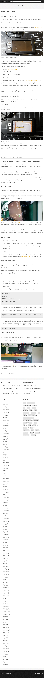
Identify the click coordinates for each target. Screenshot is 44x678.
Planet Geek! (22, 6)
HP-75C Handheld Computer (34, 386)
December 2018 (5, 447)
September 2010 (5, 539)
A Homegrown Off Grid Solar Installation (10, 390)
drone (24, 407)
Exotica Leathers (26, 385)
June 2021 (4, 422)
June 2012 (4, 526)
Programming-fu (25, 430)
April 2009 (4, 564)
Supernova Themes (8, 673)
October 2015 (5, 499)
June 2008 (4, 580)
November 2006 (5, 611)
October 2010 (5, 537)
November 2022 (5, 410)
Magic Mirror (36, 420)
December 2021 (5, 420)
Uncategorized (37, 432)
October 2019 (5, 434)
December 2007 (5, 590)
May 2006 (4, 621)
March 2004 (5, 662)
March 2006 (5, 624)
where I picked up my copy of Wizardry (31, 80)
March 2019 (5, 444)
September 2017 (5, 467)
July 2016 (4, 484)
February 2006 (5, 625)
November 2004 (5, 649)
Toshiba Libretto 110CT (31, 394)
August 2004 (5, 654)
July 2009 (4, 560)
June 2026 (4, 402)
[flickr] (37, 673)
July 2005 (4, 637)
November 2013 (5, 519)
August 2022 (5, 415)
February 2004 (5, 664)
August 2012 (5, 524)
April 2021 (4, 423)
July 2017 (4, 470)
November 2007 (5, 592)
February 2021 (5, 425)
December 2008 (5, 571)
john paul (25, 388)
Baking (24, 402)
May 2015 (4, 507)
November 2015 (5, 497)
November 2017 (5, 463)
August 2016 (5, 483)
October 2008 (5, 574)
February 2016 (5, 492)
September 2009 (5, 556)
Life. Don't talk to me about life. (28, 417)
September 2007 (5, 595)
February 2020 (5, 430)
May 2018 (4, 455)
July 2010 (4, 540)
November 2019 (5, 433)
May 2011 (4, 529)
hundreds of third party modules (12, 365)
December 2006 (5, 609)
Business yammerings (31, 402)
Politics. (31, 427)
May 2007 (4, 601)
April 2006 (4, 622)
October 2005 (5, 632)
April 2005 (4, 641)
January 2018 (5, 460)
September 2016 (5, 481)
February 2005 (5, 645)
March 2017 (5, 473)
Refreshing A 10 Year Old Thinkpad (9, 391)
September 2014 (5, 511)
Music (24, 425)
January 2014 (5, 516)
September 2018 (5, 451)
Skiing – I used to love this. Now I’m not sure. (10, 393)
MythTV (29, 425)
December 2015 (5, 495)
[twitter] (35, 673)
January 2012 (5, 527)
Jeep (39, 412)
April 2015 (4, 508)
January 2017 (5, 476)
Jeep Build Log (33, 385)
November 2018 (5, 449)
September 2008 (5, 576)
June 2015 (4, 505)
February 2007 (5, 606)
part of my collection (31, 151)
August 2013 (5, 523)
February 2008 (5, 587)
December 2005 (5, 629)
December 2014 (5, 510)
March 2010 (5, 547)
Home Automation (26, 412)
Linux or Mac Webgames (27, 420)
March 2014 (5, 513)
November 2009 (5, 553)
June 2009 (4, 561)
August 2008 (5, 577)
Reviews (37, 430)
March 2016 (5, 491)
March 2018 (5, 459)
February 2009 (5, 568)
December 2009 (5, 552)
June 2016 (4, 486)
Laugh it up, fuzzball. (31, 415)
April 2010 (4, 545)
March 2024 (5, 404)
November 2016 (5, 479)
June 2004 (4, 657)
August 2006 (5, 616)
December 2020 (5, 426)
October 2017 (5, 465)
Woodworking (33, 435)
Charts (30, 405)
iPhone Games (33, 412)
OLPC (35, 425)
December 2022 (5, 409)
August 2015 (5, 502)
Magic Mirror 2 (5, 254)
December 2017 (5, 462)
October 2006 (5, 613)
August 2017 (5, 468)
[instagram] (40, 673)
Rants (32, 430)
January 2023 (5, 407)
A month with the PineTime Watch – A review (11, 388)
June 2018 (4, 454)
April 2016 (4, 489)
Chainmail (24, 405)
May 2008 (4, 582)
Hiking (36, 410)
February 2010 (5, 548)
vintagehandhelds (25, 435)
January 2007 (5, 608)
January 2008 (5, 588)
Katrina (24, 415)
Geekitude (24, 410)
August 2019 (5, 438)
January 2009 (5, 569)
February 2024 (5, 406)
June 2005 (4, 638)
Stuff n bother (25, 432)
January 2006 (5, 627)
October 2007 (5, 593)
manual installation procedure (26, 256)
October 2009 (5, 555)
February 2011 (5, 534)
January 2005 (5, 646)
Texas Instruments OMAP (12, 69)
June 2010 (4, 542)
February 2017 (5, 475)
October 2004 (5, 651)
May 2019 (4, 441)
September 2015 (5, 500)
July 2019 (4, 439)
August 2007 (5, 596)
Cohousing (35, 405)
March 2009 (5, 566)
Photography (25, 427)
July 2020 (4, 428)
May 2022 (4, 417)
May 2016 (4, 487)
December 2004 (5, 648)
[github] (38, 673)
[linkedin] (42, 673)
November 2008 (5, 572)
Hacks (31, 410)
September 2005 (5, 633)
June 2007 (4, 600)
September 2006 (5, 614)
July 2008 (4, 579)
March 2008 (5, 585)
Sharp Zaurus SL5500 (38, 27)
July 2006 (4, 617)
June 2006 (4, 619)
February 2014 (5, 515)
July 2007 (4, 598)
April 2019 (4, 442)
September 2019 (5, 436)
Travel (31, 432)
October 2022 (5, 412)
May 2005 (4, 640)
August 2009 (5, 558)
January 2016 (5, 494)
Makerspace (20, 222)
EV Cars (34, 407)
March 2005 (5, 643)
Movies (35, 422)
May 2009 (4, 563)
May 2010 (4, 544)
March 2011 (5, 532)
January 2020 (5, 431)
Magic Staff (25, 422)
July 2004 (4, 656)
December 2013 (5, 518)
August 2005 (5, 635)
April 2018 (4, 457)
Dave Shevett (4, 157)
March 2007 (5, 604)
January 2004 (5, 665)
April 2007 (4, 603)
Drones (29, 407)
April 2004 (4, 661)
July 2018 (4, 452)
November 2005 (5, 630)
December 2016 (5, 478)
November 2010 (5, 536)
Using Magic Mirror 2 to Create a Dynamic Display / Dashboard (20, 161)
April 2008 (4, 584)
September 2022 (5, 414)
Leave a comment (19, 157)
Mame (31, 422)
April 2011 (4, 531)
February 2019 (5, 446)
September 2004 (5, 653)
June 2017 (4, 471)
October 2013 (5, 521)
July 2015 (4, 503)
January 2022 (5, 418)
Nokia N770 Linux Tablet (8, 16)
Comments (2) (18, 373)
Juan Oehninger (26, 391)
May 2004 (4, 659)
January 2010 (5, 550)
